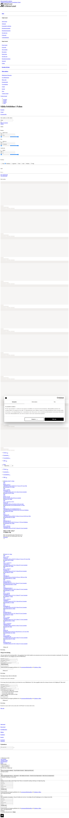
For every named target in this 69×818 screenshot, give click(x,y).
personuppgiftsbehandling (26, 667)
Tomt (19, 163)
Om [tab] (55, 401)
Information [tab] (34, 401)
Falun (4, 103)
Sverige (4, 100)
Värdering (3, 2)
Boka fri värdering (5, 766)
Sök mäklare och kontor (24, 775)
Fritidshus (8, 163)
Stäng (14, 812)
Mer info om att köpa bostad (35, 775)
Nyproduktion (14, 2)
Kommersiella (8, 2)
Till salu (5, 453)
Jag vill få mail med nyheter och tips (9, 694)
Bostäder (5, 99)
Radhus (28, 163)
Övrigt (32, 163)
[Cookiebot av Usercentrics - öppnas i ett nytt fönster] (58, 398)
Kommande (6, 455)
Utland (19, 2)
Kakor (2, 762)
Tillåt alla (54, 419)
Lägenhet (14, 163)
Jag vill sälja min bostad (19, 770)
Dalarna (5, 102)
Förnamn (2, 658)
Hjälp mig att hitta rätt (29, 770)
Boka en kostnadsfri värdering (7, 770)
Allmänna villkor (4, 760)
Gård (23, 163)
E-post (2, 661)
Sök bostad (16, 775)
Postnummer (3, 663)
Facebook (3, 739)
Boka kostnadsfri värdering (6, 1)
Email (2, 687)
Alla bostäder (3, 759)
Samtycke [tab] (14, 401)
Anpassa (33, 419)
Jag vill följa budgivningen (7, 693)
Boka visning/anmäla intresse (7, 775)
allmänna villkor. (37, 667)
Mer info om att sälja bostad (48, 775)
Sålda (5, 461)
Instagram (3, 741)
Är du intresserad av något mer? (7, 690)
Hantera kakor (4, 764)
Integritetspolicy (4, 761)
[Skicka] (13, 747)
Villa (3, 163)
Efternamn (3, 660)
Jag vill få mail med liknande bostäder (10, 691)
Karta (4, 464)
